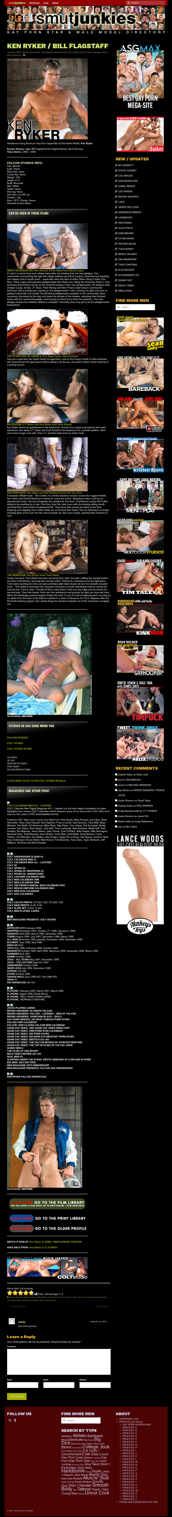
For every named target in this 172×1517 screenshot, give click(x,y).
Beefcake (19, 1297)
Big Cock (88, 1440)
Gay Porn (60, 1297)
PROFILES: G (129, 1444)
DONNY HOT (125, 280)
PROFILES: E (129, 1439)
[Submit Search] (128, 3)
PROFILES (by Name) (131, 1421)
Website (83, 1380)
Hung (88, 1471)
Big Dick (27, 1297)
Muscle (42, 1300)
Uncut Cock (97, 1492)
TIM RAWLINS (132, 779)
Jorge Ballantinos (144, 821)
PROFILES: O (129, 1467)
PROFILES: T (129, 1482)
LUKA (121, 202)
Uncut (81, 1493)
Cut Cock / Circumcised (80, 1452)
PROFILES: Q (129, 1473)
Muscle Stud (51, 1300)
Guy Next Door (78, 1465)
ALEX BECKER (126, 269)
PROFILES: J (129, 1453)
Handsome (102, 1297)
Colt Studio (51, 1297)
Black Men (99, 1443)
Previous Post (18, 1306)
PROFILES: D (129, 1436)
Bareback (95, 1436)
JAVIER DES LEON (128, 207)
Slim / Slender (80, 1485)
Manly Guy (26, 1300)
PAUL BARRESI (145, 805)
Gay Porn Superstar (85, 1297)
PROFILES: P (129, 1470)
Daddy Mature (84, 1457)
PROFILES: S (129, 1479)
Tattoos (84, 1489)
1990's (18, 52)
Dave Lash (142, 774)
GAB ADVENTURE (128, 181)
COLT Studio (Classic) (77, 52)
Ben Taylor (131, 826)
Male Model (16, 1300)
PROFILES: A (129, 1427)
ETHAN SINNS (126, 238)
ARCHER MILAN (127, 243)
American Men (61, 52)
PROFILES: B (129, 1430)
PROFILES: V (129, 1487)
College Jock (96, 1446)
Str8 (74, 1490)
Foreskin (96, 1458)
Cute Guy (90, 1454)
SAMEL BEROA (126, 186)
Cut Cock (77, 1451)
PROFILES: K (129, 1456)
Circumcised (76, 1448)
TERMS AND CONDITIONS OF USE (138, 1502)
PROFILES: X (129, 1493)
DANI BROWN (125, 233)
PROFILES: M (129, 1462)
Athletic (11, 1297)
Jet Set (104, 52)
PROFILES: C (129, 1433)
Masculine (35, 1300)
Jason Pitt (143, 816)
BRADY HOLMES (127, 254)
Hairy (95, 1297)
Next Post (102, 1306)
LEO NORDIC (125, 191)
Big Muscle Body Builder (82, 1444)
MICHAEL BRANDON (139, 785)
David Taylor (144, 800)
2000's (25, 52)
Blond (33, 1297)
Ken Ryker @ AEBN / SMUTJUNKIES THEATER (55, 1241)
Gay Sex (95, 1461)
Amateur (66, 1436)
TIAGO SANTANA (127, 264)
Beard (65, 1439)
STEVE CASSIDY (127, 170)
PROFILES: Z (129, 1499)
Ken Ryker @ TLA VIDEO (43, 1247)
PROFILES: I (129, 1450)
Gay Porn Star (70, 1297)
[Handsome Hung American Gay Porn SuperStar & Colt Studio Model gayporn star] (47, 1218)
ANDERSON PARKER (129, 212)
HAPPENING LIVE (128, 1419)
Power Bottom (83, 1481)
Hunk (9, 1300)
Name (10, 1380)
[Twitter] (10, 1420)
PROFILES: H (129, 1447)
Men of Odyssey (14, 55)
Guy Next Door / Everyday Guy (85, 1465)
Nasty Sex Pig (67, 1482)
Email (46, 1380)
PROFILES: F (129, 1441)
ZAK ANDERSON (127, 259)
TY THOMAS (150, 811)
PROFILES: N (129, 1464)
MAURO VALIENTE (128, 196)
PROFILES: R (129, 1476)
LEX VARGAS (125, 175)
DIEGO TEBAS (126, 285)
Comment (12, 1347)
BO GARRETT (126, 165)
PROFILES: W (130, 1490)
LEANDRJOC (125, 217)
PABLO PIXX (125, 290)
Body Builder (41, 1297)
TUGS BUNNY (126, 249)
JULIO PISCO (125, 228)
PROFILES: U (129, 1484)
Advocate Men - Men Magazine (41, 52)
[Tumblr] (15, 1420)
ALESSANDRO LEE (128, 275)
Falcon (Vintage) (93, 52)
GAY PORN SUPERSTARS (136, 1424)
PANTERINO (125, 222)
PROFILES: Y (129, 1496)
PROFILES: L (129, 1459)
